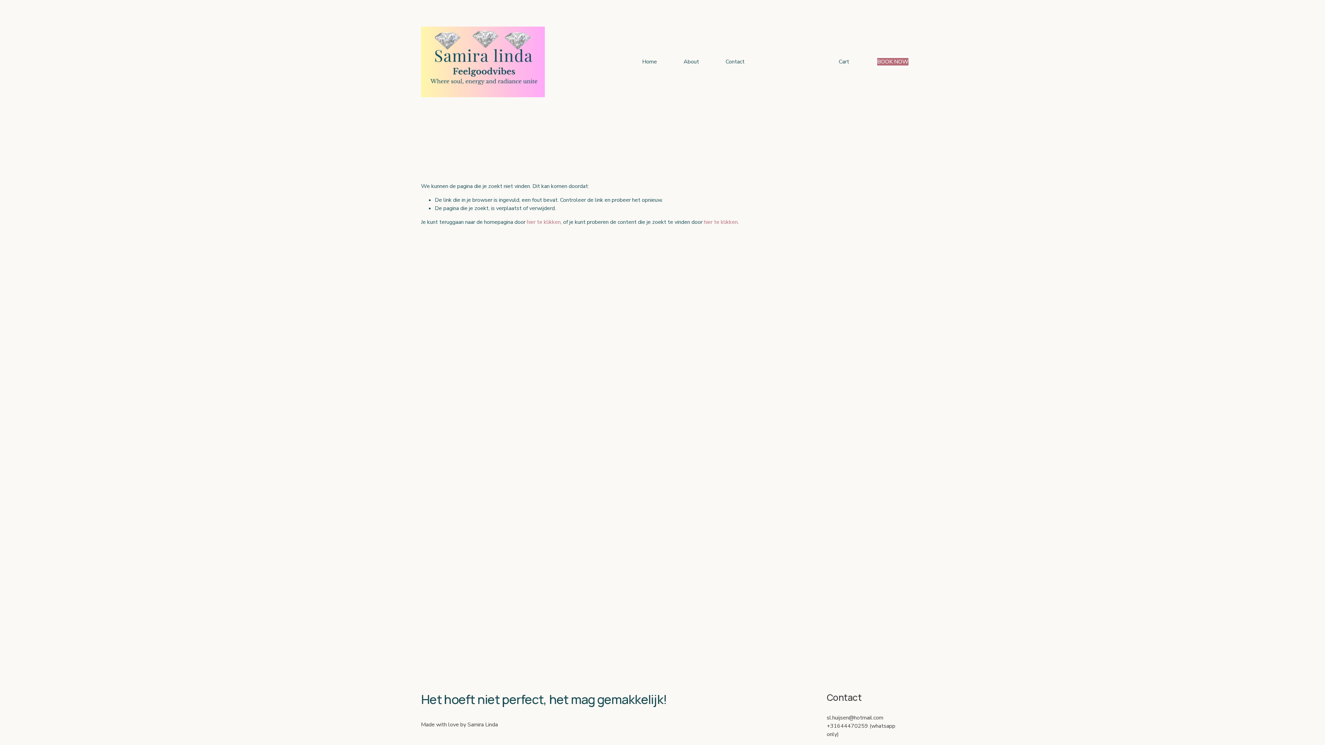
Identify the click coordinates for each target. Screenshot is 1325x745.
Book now (893, 62)
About (691, 62)
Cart (844, 62)
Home (649, 62)
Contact (735, 62)
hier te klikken (544, 222)
